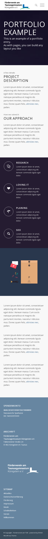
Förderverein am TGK (20, 533)
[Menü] (40, 5)
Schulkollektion (10, 510)
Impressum (9, 503)
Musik (6, 507)
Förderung (8, 500)
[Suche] (34, 5)
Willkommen (9, 517)
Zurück (6, 272)
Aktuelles (8, 493)
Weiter (42, 272)
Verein (6, 514)
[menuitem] (34, 5)
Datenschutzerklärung (13, 496)
